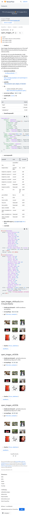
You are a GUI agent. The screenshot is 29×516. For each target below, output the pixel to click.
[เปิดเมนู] (2, 1)
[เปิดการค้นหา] (21, 2)
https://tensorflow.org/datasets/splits (16, 90)
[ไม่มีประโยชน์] (13, 30)
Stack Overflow (4, 496)
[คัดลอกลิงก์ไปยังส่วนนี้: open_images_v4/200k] (19, 405)
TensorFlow (3, 27)
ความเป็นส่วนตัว (9, 506)
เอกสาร (21, 12)
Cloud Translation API (15, 20)
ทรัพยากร (9, 27)
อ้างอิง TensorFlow (5, 501)
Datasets (4, 6)
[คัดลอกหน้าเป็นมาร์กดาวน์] (20, 33)
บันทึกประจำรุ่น (4, 494)
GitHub (2, 481)
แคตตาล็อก (21, 27)
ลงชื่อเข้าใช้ (25, 1)
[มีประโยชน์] (11, 30)
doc (19, 221)
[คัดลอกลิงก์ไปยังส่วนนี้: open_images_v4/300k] (19, 355)
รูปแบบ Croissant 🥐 (11, 12)
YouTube (3, 485)
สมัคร (22, 509)
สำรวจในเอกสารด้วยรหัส (11, 73)
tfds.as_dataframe (13, 345)
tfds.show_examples (11, 314)
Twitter (2, 483)
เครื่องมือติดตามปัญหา (5, 492)
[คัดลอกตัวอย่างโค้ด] (27, 116)
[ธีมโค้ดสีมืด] (24, 116)
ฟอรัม (2, 479)
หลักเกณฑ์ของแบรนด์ (5, 498)
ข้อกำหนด (3, 506)
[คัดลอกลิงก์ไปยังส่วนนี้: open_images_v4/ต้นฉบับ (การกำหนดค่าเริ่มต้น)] (14, 304)
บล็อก (2, 476)
